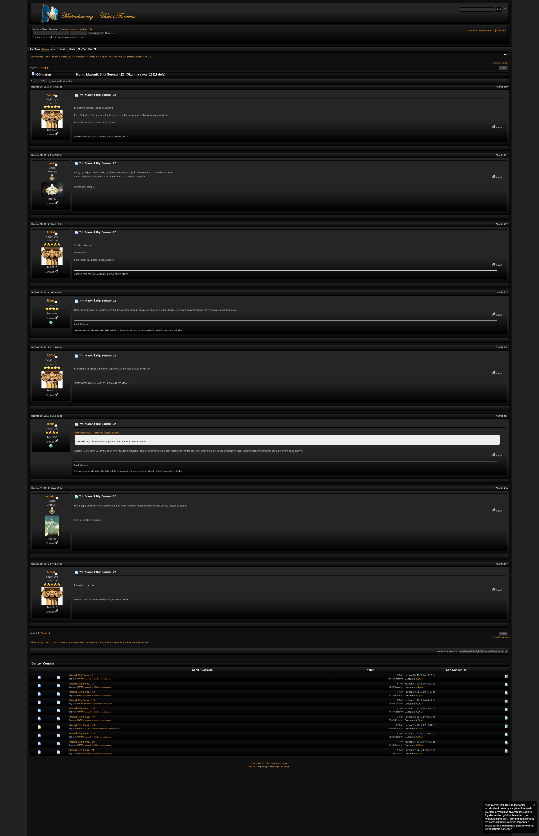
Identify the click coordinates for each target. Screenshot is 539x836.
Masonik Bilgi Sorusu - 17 (82, 717)
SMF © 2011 (263, 763)
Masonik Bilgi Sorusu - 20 (82, 742)
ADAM (51, 94)
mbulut (50, 496)
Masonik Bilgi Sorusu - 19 (82, 733)
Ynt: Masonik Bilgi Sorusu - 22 (97, 95)
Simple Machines (279, 763)
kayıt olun (88, 29)
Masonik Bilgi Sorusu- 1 (81, 675)
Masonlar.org (254, 767)
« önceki (496, 63)
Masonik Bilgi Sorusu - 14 (82, 692)
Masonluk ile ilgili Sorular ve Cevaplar (97, 679)
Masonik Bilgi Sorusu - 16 (82, 708)
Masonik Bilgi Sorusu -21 (81, 750)
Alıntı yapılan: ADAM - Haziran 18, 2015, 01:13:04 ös (97, 433)
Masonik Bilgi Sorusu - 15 (82, 700)
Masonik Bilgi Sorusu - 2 (81, 684)
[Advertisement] (269, 802)
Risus (50, 300)
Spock (51, 163)
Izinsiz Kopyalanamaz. (279, 767)
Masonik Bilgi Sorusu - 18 (82, 725)
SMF (253, 763)
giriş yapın (71, 29)
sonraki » (504, 63)
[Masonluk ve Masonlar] (51, 322)
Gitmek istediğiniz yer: (447, 651)
